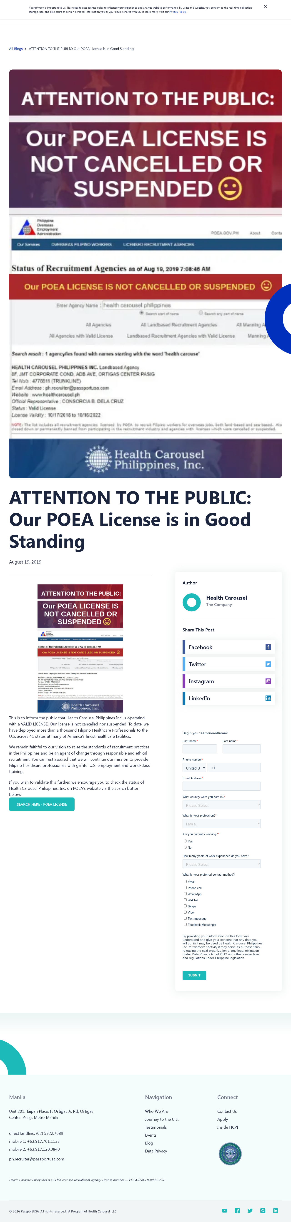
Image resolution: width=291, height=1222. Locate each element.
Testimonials (156, 1127)
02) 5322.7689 (50, 1133)
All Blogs (16, 48)
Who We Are (156, 1111)
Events (151, 1135)
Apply (222, 1119)
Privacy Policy (177, 11)
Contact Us (227, 1111)
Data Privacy (156, 1151)
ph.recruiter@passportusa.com (36, 1159)
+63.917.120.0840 (43, 1149)
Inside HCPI (227, 1127)
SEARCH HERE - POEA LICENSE (42, 804)
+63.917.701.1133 (43, 1141)
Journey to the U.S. (162, 1119)
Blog (149, 1143)
